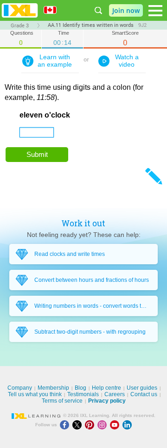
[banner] (19, 10)
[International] (53, 9)
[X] (78, 424)
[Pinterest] (91, 424)
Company (19, 388)
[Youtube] (116, 424)
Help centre (106, 388)
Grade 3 (20, 25)
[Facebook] (66, 424)
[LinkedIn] (128, 424)
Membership (53, 388)
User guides (142, 388)
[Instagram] (103, 424)
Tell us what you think (35, 394)
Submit (37, 154)
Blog (80, 388)
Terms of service (62, 401)
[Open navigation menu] (155, 10)
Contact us (143, 394)
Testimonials (83, 394)
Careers (114, 394)
